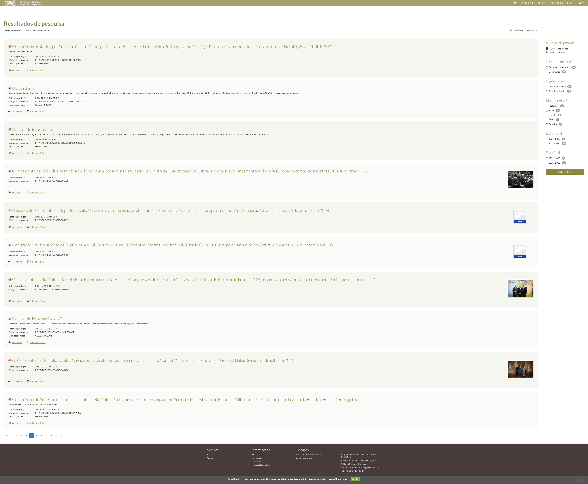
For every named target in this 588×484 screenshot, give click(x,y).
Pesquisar (527, 3)
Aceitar (355, 479)
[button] (571, 3)
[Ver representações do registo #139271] (520, 369)
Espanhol (553, 124)
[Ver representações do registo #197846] (520, 216)
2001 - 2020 (554, 143)
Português (553, 105)
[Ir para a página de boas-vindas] (515, 3)
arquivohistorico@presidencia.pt (364, 467)
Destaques (556, 3)
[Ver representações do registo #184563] (520, 179)
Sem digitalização (557, 91)
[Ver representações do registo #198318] (520, 251)
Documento (554, 71)
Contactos (256, 461)
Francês (552, 115)
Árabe (551, 119)
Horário (255, 454)
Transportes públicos (261, 464)
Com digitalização (557, 86)
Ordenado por (517, 30)
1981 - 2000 (554, 139)
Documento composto (559, 67)
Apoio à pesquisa (304, 458)
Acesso (210, 458)
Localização (257, 458)
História (211, 454)
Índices (541, 3)
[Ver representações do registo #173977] (520, 288)
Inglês (551, 110)
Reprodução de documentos (309, 454)
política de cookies (340, 479)
